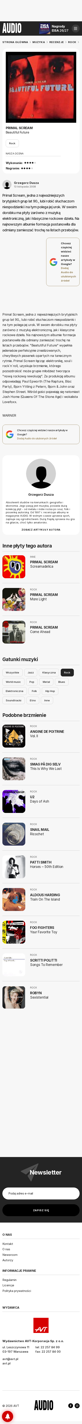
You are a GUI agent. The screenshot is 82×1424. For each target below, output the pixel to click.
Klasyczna (49, 672)
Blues (61, 681)
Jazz (31, 672)
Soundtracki (13, 700)
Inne (47, 700)
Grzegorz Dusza (26, 183)
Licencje (8, 1285)
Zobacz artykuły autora (41, 529)
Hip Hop (50, 691)
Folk (34, 691)
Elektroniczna (14, 691)
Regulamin (9, 1280)
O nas (6, 1249)
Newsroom (10, 1255)
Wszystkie (12, 672)
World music (13, 681)
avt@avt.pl (10, 1359)
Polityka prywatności (16, 1291)
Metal (46, 681)
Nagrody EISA (60, 28)
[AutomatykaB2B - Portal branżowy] (43, 1405)
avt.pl (6, 1363)
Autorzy (7, 1260)
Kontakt (7, 1244)
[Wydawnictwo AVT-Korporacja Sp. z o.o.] (41, 1325)
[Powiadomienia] (7, 1416)
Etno (33, 700)
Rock (12, 143)
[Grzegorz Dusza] (41, 474)
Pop (31, 681)
